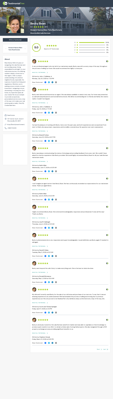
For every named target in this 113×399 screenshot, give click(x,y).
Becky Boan (38, 23)
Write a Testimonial (15, 40)
